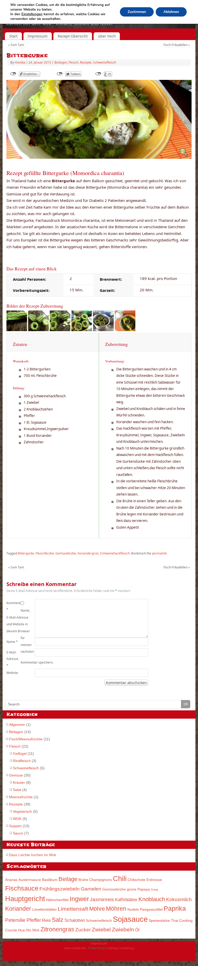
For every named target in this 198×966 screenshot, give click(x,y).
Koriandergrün (88, 553)
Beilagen (60, 62)
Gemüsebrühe (65, 553)
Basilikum (49, 880)
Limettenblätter (44, 909)
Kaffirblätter (126, 899)
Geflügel (20, 753)
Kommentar (13, 606)
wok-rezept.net (75, 948)
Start (13, 36)
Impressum (37, 36)
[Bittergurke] (99, 157)
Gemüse (16, 775)
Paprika (175, 908)
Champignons (100, 880)
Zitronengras (57, 929)
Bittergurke (26, 553)
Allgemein (17, 724)
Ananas (11, 880)
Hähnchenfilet (57, 900)
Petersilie (15, 920)
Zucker (83, 929)
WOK (17, 819)
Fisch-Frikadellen (176, 45)
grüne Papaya (138, 889)
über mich (107, 36)
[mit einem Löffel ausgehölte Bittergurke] (60, 329)
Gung (154, 889)
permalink (159, 553)
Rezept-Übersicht (73, 36)
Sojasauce (130, 919)
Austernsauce (30, 880)
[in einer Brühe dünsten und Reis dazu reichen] (125, 329)
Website (12, 673)
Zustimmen (137, 11)
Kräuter (19, 782)
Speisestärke (159, 920)
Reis (46, 920)
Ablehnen (171, 11)
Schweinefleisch (104, 62)
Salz (57, 919)
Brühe (83, 880)
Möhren (116, 908)
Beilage (68, 879)
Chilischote (136, 880)
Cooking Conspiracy (120, 948)
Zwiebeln (123, 929)
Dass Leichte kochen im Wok (32, 855)
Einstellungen (32, 14)
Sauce (18, 833)
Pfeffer (34, 920)
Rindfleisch (22, 761)
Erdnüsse (154, 880)
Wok (35, 930)
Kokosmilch (179, 899)
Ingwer (79, 898)
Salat (17, 790)
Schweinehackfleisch (115, 553)
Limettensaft (73, 909)
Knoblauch (151, 899)
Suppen (15, 826)
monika (20, 62)
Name (12, 642)
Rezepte (86, 62)
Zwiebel (101, 929)
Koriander (18, 908)
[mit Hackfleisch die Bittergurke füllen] (81, 329)
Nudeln (133, 909)
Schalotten (74, 920)
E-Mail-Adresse (12, 659)
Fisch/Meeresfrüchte (26, 739)
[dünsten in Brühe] (103, 329)
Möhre (97, 909)
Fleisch (73, 62)
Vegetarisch (22, 811)
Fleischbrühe (45, 553)
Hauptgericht (25, 899)
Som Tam (16, 45)
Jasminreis (102, 899)
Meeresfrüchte (21, 797)
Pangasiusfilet (151, 909)
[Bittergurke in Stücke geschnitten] (38, 329)
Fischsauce (21, 888)
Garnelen (91, 889)
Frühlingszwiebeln (59, 889)
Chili (120, 878)
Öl (137, 929)
